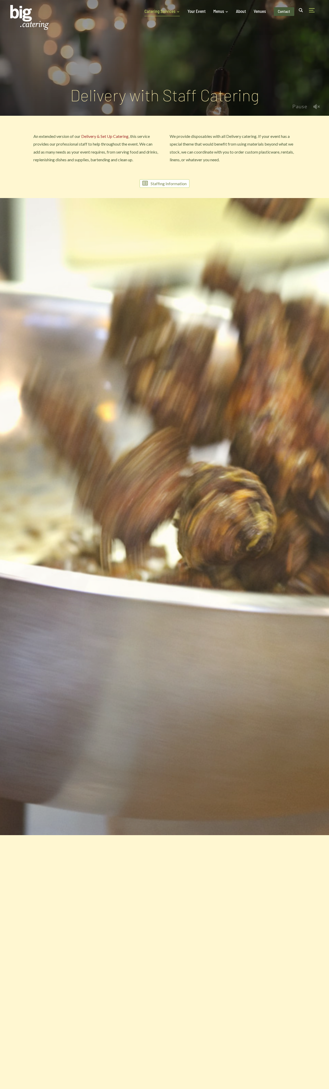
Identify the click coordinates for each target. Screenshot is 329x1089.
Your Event (196, 11)
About (241, 11)
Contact (284, 11)
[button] (164, 183)
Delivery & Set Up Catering (105, 136)
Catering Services (160, 11)
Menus (218, 11)
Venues (260, 11)
